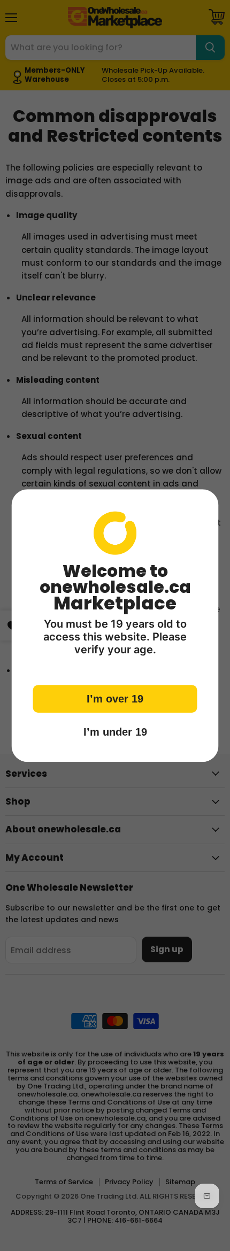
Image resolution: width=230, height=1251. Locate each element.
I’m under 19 (115, 732)
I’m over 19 (115, 699)
